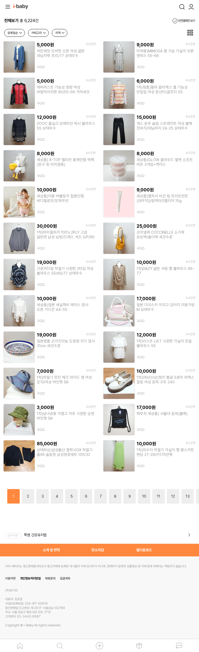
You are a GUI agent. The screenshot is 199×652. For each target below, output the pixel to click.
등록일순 (13, 33)
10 (144, 496)
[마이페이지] (191, 6)
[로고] (20, 6)
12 (173, 496)
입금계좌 (65, 578)
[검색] (182, 6)
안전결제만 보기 (186, 21)
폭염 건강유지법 (35, 535)
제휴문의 (50, 578)
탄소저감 (97, 550)
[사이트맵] (7, 6)
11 (158, 496)
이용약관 (10, 578)
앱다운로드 (144, 550)
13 (188, 496)
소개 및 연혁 (51, 550)
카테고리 (36, 33)
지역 (58, 33)
